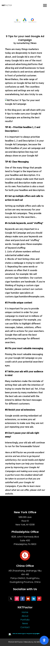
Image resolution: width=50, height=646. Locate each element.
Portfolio (25, 619)
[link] (6, 5)
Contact (25, 627)
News (34, 43)
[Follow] (11, 598)
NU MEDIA (38, 642)
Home (25, 612)
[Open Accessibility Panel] (44, 640)
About (25, 616)
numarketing (23, 43)
